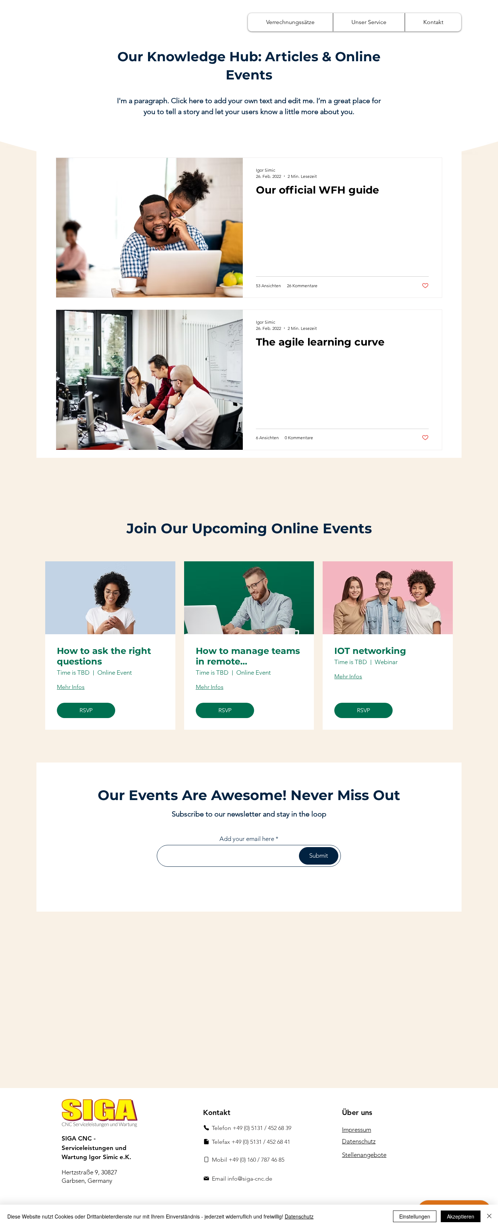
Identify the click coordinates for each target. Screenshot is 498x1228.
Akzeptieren (460, 1216)
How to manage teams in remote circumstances (248, 656)
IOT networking (370, 651)
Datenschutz (299, 1216)
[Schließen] (489, 1216)
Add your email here (246, 839)
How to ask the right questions (104, 656)
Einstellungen (414, 1216)
